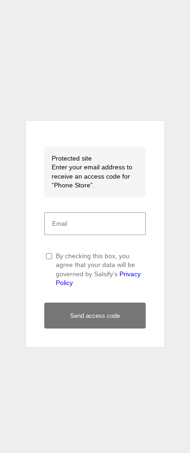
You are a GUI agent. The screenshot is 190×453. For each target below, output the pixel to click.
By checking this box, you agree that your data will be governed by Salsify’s (98, 269)
